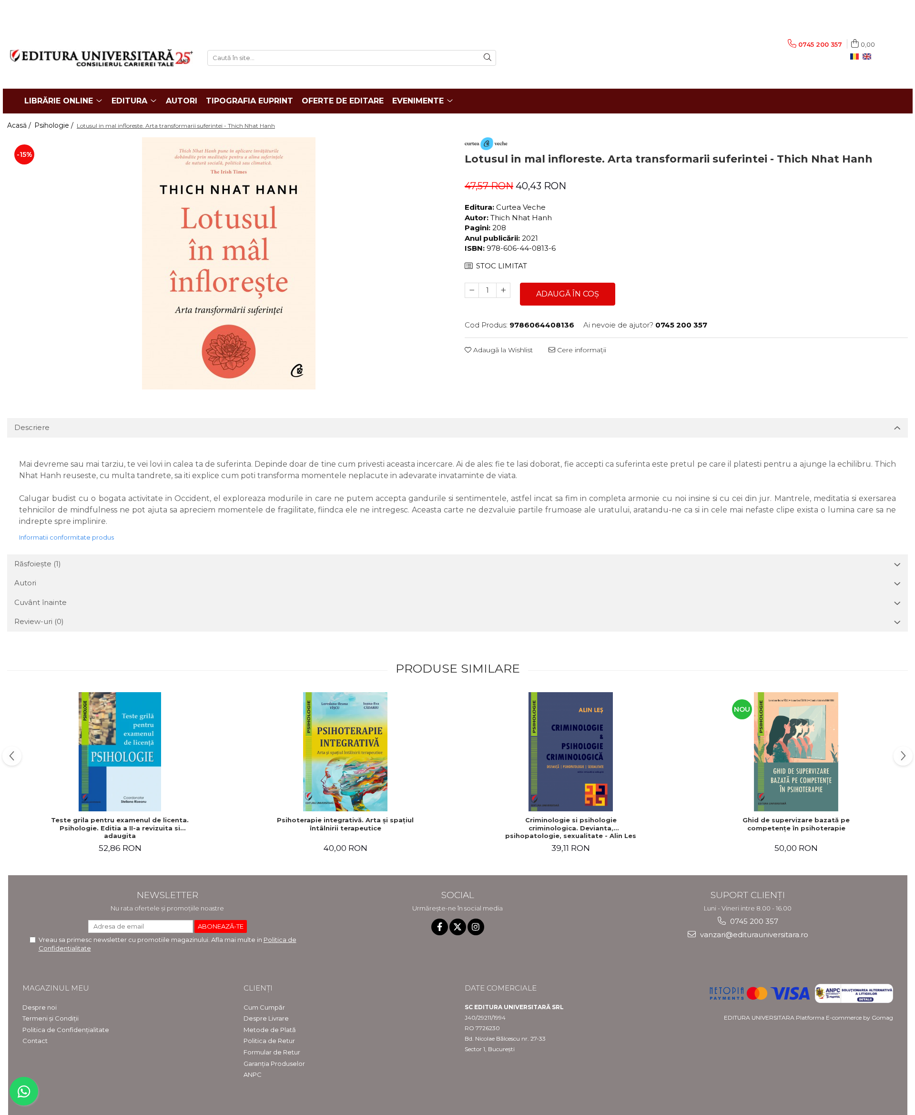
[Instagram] (476, 927)
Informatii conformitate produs (66, 537)
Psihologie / (54, 125)
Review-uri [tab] (39, 621)
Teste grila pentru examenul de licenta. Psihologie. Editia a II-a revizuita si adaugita (120, 828)
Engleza (869, 56)
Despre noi (39, 1007)
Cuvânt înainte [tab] (40, 602)
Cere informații (580, 350)
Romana (856, 56)
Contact (35, 1040)
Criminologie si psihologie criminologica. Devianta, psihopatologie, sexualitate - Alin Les (570, 828)
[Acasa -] (101, 57)
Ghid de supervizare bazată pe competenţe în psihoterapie (796, 824)
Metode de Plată (270, 1029)
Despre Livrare (266, 1018)
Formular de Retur (272, 1052)
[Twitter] (457, 927)
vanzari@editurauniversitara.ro (753, 934)
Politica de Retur (269, 1040)
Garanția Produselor (274, 1063)
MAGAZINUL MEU (55, 987)
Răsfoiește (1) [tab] (37, 563)
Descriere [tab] (32, 427)
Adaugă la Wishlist (502, 350)
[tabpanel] (228, 263)
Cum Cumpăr (264, 1007)
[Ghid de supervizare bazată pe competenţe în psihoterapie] (796, 751)
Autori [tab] (25, 582)
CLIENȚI (258, 987)
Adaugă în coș (567, 293)
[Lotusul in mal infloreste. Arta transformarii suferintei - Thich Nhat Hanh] (228, 263)
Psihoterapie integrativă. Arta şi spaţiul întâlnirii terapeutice (345, 824)
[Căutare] (487, 58)
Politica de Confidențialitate (65, 1029)
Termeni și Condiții (50, 1018)
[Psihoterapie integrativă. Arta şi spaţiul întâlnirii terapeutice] (345, 751)
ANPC (253, 1074)
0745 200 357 (753, 921)
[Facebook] (439, 927)
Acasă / (20, 125)
